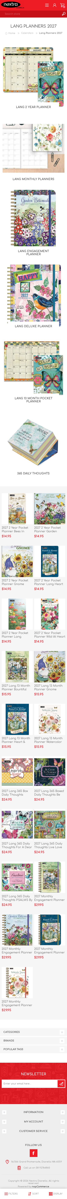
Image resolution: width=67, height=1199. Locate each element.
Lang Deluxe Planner (33, 326)
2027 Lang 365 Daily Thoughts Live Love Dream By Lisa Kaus (48, 847)
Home (11, 33)
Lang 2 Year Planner (33, 107)
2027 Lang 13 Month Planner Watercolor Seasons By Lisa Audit (49, 742)
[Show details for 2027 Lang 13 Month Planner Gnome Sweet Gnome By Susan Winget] (49, 666)
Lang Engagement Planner (33, 253)
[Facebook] (33, 1153)
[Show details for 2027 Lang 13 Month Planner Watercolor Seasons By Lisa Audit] (49, 719)
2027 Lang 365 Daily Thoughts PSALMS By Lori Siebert (17, 900)
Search (63, 14)
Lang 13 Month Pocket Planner (33, 400)
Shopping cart (62, 5)
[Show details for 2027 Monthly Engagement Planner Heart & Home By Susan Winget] (49, 930)
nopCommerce (40, 1186)
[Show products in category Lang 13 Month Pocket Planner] (33, 368)
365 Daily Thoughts (33, 473)
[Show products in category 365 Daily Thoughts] (33, 443)
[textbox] (30, 14)
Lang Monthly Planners (33, 179)
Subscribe (61, 1083)
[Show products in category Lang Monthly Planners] (33, 148)
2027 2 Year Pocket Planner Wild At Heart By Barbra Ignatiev (49, 637)
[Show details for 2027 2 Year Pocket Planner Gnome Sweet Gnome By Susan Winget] (17, 561)
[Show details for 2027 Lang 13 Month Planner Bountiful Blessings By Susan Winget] (17, 666)
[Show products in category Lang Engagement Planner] (33, 220)
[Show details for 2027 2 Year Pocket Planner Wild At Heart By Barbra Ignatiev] (49, 614)
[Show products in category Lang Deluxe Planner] (33, 296)
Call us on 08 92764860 (36, 1168)
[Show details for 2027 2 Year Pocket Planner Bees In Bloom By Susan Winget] (17, 509)
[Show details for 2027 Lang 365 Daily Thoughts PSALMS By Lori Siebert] (17, 877)
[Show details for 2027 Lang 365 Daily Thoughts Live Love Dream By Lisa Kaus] (49, 824)
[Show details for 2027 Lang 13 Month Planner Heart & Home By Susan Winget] (17, 719)
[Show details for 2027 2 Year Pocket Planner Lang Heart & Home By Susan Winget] (49, 561)
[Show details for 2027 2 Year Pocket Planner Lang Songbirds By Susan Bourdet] (17, 614)
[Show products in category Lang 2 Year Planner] (33, 76)
